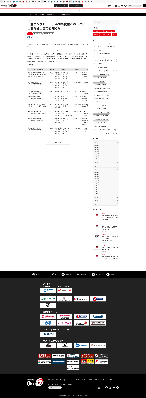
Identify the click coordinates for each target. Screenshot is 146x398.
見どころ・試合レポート (80, 11)
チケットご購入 (62, 6)
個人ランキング (50, 11)
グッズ (108, 34)
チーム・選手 (60, 11)
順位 (43, 11)
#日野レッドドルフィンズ (100, 122)
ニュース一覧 (58, 142)
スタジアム (103, 11)
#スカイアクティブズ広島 (100, 105)
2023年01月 (97, 194)
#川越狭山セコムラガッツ (100, 84)
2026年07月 (97, 147)
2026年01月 (97, 159)
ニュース (69, 11)
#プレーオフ (97, 133)
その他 (114, 34)
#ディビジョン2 (38, 33)
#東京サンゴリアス (98, 64)
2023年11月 (97, 174)
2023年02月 (97, 192)
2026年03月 (97, 155)
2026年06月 (97, 149)
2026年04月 (97, 153)
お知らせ (106, 31)
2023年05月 (97, 186)
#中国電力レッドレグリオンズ (101, 115)
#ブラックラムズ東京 (99, 81)
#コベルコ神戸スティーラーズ (101, 57)
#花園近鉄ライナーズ (99, 102)
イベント (102, 34)
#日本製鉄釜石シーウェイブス (101, 119)
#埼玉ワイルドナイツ (99, 60)
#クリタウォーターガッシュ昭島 (101, 112)
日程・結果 (36, 11)
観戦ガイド (77, 6)
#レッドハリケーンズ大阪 (100, 109)
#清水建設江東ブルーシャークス (101, 95)
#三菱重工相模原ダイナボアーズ (101, 74)
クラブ (30, 33)
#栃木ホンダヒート (48, 33)
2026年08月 (97, 145)
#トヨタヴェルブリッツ (111, 71)
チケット (91, 11)
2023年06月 (97, 184)
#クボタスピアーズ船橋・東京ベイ (102, 53)
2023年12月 (97, 172)
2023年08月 (97, 180)
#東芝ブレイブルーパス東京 (100, 67)
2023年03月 (97, 190)
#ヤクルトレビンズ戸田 (99, 129)
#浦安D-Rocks (97, 50)
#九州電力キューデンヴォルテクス (102, 88)
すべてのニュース (98, 31)
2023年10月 (97, 176)
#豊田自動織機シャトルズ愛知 (101, 98)
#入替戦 (115, 133)
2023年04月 (97, 188)
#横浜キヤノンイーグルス (100, 77)
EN (144, 5)
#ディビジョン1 (97, 43)
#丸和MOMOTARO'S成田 (100, 126)
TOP (29, 11)
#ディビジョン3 (97, 46)
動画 (97, 11)
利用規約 (63, 384)
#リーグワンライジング (109, 46)
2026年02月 (97, 157)
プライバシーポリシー (54, 384)
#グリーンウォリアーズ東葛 (100, 91)
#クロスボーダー (106, 133)
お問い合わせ (71, 384)
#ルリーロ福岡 (111, 129)
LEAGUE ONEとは (113, 11)
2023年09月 (97, 178)
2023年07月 (97, 182)
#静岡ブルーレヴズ (111, 60)
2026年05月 (97, 151)
